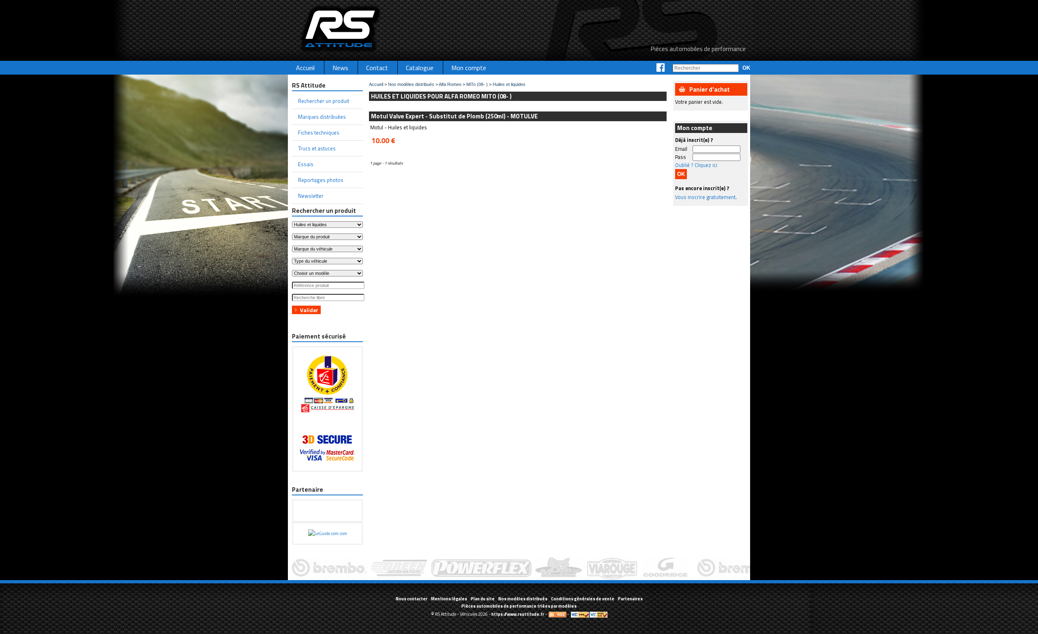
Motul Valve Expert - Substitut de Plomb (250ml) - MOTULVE (454, 116)
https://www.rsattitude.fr (517, 614)
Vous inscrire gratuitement (705, 197)
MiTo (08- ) (477, 84)
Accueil (376, 84)
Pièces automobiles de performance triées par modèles (519, 606)
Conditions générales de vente (582, 598)
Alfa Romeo (450, 84)
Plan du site (483, 598)
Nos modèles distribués (411, 84)
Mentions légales (449, 598)
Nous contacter (411, 598)
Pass (680, 157)
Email (681, 149)
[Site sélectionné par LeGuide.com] (327, 533)
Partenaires (630, 598)
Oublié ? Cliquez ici (696, 165)
